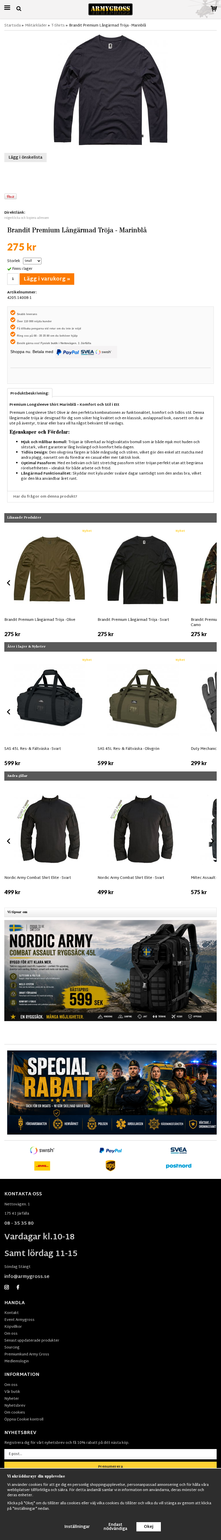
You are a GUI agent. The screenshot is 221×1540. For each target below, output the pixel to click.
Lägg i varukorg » (47, 279)
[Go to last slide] (9, 583)
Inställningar (77, 1526)
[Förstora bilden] (110, 91)
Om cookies (14, 1412)
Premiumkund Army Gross (26, 1354)
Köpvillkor (13, 1326)
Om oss (11, 1333)
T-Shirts (58, 25)
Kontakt (11, 1313)
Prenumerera (110, 1466)
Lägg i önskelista (25, 157)
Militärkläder (36, 25)
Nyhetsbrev (14, 1405)
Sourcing (12, 1347)
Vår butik (12, 1392)
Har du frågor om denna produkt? (45, 496)
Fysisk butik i (50, 343)
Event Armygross (19, 1320)
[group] (49, 582)
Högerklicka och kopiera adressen (26, 218)
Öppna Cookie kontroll (23, 1419)
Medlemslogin (16, 1361)
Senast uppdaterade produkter (31, 1340)
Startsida (12, 25)
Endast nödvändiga (115, 1527)
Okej (148, 1526)
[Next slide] (212, 583)
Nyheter (11, 1398)
